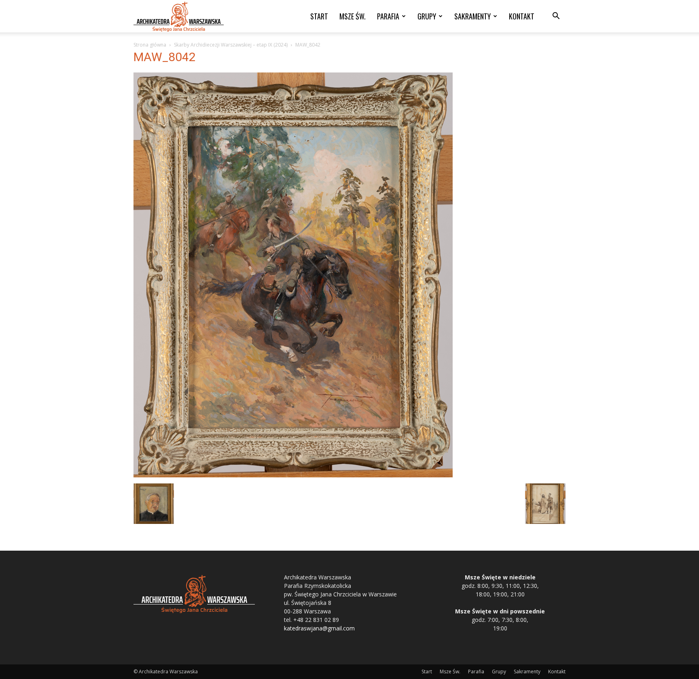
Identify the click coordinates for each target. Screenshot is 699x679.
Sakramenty (472, 16)
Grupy (426, 16)
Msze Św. (352, 16)
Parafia (388, 16)
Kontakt (521, 16)
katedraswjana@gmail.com (319, 628)
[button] (556, 17)
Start (319, 16)
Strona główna (149, 44)
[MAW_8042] (293, 475)
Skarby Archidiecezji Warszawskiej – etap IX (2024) (231, 44)
